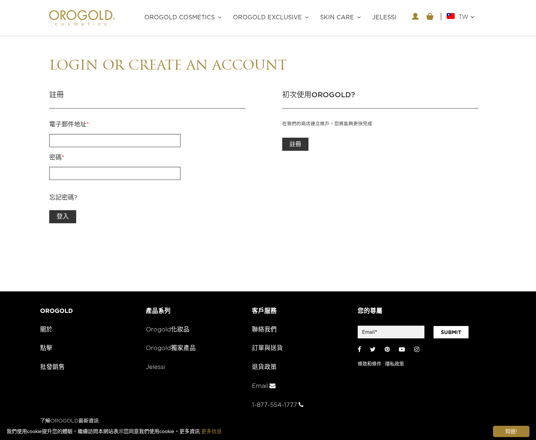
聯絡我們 (264, 330)
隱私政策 (394, 364)
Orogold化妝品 (168, 330)
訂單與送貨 (267, 348)
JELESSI (384, 17)
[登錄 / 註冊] (415, 16)
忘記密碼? (63, 198)
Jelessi (155, 367)
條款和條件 (369, 364)
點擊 (46, 348)
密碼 (56, 157)
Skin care (337, 17)
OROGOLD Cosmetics (179, 17)
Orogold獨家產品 (171, 348)
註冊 (295, 144)
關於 (46, 330)
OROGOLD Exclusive (267, 17)
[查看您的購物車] (430, 16)
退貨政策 (264, 367)
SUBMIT (451, 332)
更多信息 (211, 431)
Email (260, 386)
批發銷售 (52, 367)
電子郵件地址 (69, 124)
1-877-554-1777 (274, 405)
